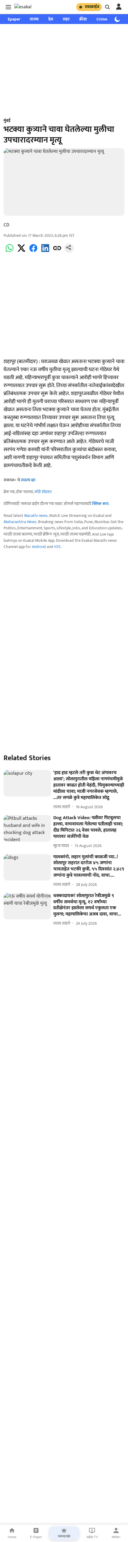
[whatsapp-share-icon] (9, 251)
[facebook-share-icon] (33, 251)
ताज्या (34, 19)
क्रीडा (83, 19)
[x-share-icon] (21, 251)
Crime (101, 19)
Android (39, 546)
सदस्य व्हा (28, 480)
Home (12, 1537)
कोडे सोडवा (43, 491)
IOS (57, 546)
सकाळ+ (116, 1537)
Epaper (14, 19)
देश (50, 19)
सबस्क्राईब (92, 7)
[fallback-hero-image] (27, 783)
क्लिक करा (100, 503)
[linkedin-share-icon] (45, 251)
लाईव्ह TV (92, 1537)
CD (6, 225)
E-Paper (36, 1537)
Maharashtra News (20, 521)
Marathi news (36, 515)
